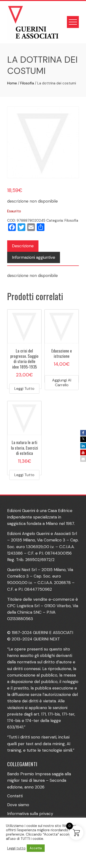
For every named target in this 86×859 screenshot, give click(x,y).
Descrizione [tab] (23, 245)
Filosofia (27, 83)
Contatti (15, 795)
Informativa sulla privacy (30, 813)
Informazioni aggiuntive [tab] (33, 257)
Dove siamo (18, 804)
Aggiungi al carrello (61, 382)
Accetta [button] (36, 848)
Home (12, 83)
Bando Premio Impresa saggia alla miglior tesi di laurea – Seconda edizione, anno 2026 (39, 780)
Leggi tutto (24, 388)
